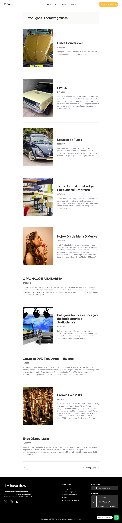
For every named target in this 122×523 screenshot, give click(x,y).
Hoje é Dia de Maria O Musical (77, 236)
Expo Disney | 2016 (36, 438)
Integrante (68, 489)
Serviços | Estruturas (71, 495)
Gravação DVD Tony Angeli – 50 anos (48, 359)
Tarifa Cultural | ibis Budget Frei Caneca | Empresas (76, 188)
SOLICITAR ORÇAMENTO (108, 4)
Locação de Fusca (69, 140)
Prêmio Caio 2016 (69, 395)
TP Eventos (8, 4)
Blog (65, 497)
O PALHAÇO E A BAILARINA (42, 279)
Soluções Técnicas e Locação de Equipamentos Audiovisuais (77, 318)
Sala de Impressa (70, 492)
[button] (116, 517)
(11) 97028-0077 (103, 497)
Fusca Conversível (70, 43)
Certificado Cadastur (71, 500)
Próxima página (91, 468)
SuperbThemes (75, 519)
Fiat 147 (62, 88)
